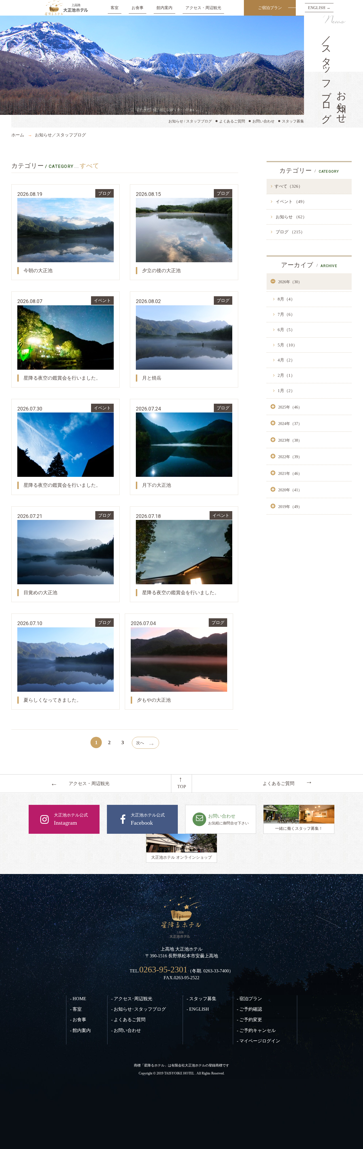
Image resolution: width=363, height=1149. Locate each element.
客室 (115, 7)
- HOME (78, 998)
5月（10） (287, 345)
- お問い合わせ (126, 1030)
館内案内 (164, 7)
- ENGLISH (198, 1009)
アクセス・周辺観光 (203, 7)
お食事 (137, 7)
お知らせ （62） (291, 217)
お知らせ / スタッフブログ (190, 121)
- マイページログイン (258, 1040)
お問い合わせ (263, 121)
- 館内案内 (80, 1030)
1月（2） (286, 390)
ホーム (17, 135)
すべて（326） (289, 186)
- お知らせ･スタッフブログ (138, 1009)
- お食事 (78, 1019)
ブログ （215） (290, 232)
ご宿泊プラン (270, 7)
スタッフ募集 (293, 121)
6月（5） (286, 329)
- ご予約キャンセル (256, 1030)
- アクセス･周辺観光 (131, 998)
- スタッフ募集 (201, 998)
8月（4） (286, 299)
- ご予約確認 (249, 1009)
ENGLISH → (319, 7)
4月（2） (286, 360)
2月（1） (286, 375)
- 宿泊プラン (249, 998)
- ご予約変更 (249, 1019)
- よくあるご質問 (128, 1019)
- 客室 (76, 1009)
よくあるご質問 (232, 121)
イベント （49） (291, 201)
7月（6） (286, 314)
